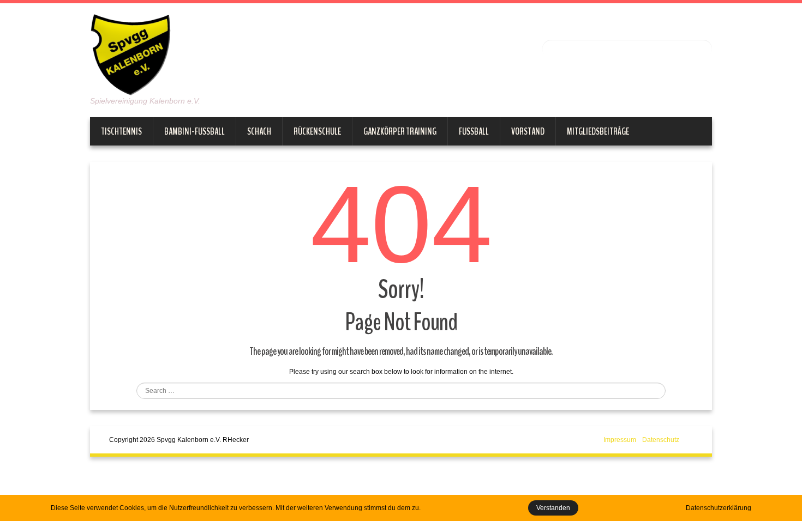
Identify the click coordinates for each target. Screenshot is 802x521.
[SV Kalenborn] (131, 54)
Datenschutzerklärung (718, 508)
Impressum (619, 440)
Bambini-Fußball (194, 131)
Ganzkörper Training (399, 131)
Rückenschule (317, 131)
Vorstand (527, 131)
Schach (259, 131)
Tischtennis (121, 131)
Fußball (474, 131)
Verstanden (553, 508)
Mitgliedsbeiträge (598, 131)
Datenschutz (660, 440)
